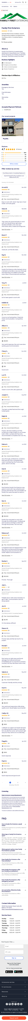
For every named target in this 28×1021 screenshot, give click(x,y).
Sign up (14, 958)
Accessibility (21, 1009)
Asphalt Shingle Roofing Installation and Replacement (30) (14, 176)
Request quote (14, 1018)
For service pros (6, 987)
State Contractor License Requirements (12, 795)
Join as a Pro (18, 2)
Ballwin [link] (15, 6)
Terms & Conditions (22, 1012)
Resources (5, 991)
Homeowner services (8, 982)
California (10, 1009)
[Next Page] (25, 782)
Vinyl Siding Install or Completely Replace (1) (14, 173)
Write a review (14, 164)
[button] (12, 130)
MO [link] (11, 6)
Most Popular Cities (7, 942)
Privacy (5, 1009)
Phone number (7, 42)
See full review (6, 229)
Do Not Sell (15, 1009)
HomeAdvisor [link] (5, 6)
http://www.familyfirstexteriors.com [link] (12, 909)
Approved (5, 10)
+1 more (3, 39)
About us (4, 996)
